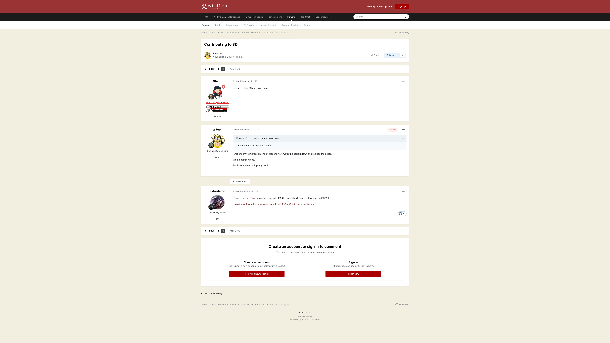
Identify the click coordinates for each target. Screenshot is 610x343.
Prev (211, 69)
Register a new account (256, 273)
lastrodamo (217, 191)
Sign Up (402, 6)
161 (218, 157)
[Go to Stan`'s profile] (217, 92)
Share (376, 55)
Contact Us (305, 312)
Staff (217, 25)
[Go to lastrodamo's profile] (217, 202)
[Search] (405, 16)
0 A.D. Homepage (254, 17)
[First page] (205, 69)
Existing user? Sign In (379, 6)
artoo (219, 53)
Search (307, 25)
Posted (246, 81)
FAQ (206, 17)
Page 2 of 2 (235, 69)
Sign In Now (353, 273)
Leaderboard (322, 17)
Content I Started (289, 25)
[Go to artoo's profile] (207, 55)
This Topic (393, 17)
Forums (291, 17)
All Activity (249, 25)
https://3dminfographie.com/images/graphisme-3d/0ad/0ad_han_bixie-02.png (273, 204)
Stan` (217, 81)
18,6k (218, 116)
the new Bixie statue (252, 198)
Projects (239, 56)
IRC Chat (305, 17)
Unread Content (268, 25)
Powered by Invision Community (305, 319)
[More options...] (403, 81)
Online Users (232, 25)
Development (275, 17)
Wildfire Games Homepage (227, 17)
